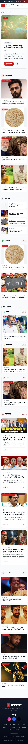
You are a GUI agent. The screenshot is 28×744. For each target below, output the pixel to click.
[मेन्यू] (22, 5)
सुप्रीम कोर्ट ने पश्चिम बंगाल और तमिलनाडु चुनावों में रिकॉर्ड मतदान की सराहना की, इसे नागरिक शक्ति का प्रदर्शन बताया (13, 478)
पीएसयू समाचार (12, 727)
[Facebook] (14, 719)
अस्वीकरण (13, 736)
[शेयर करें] (17, 64)
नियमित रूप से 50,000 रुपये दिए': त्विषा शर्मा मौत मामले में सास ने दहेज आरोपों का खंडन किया (13, 189)
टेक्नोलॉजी (17, 730)
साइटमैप (22, 736)
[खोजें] (18, 5)
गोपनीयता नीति (6, 736)
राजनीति (24, 727)
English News (13, 724)
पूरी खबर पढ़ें (9, 64)
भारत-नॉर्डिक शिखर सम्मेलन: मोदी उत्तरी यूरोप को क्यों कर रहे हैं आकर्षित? (13, 160)
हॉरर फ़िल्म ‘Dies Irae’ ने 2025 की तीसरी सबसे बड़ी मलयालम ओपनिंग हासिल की (13, 657)
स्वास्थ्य (18, 727)
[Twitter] (19, 719)
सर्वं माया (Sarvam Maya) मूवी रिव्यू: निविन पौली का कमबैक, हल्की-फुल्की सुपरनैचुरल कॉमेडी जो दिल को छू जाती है (13, 629)
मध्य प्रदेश (4, 727)
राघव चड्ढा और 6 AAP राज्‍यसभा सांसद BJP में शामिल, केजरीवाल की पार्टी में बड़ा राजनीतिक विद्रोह (14, 440)
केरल (24, 724)
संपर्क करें (18, 736)
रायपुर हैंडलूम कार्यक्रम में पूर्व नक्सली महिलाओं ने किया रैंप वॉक (13, 48)
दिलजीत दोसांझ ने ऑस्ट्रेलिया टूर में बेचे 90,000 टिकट (13, 686)
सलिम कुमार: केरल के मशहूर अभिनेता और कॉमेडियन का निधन (16, 214)
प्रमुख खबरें (5, 724)
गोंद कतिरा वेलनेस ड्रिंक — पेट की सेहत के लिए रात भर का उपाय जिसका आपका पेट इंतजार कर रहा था (13, 131)
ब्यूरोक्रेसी (11, 730)
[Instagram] (9, 719)
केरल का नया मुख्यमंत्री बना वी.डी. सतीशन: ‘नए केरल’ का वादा (16, 231)
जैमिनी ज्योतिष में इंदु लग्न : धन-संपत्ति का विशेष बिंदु (17, 205)
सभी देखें (23, 241)
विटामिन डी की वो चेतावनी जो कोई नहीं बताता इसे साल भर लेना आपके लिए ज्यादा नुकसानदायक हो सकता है (17, 223)
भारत (19, 724)
